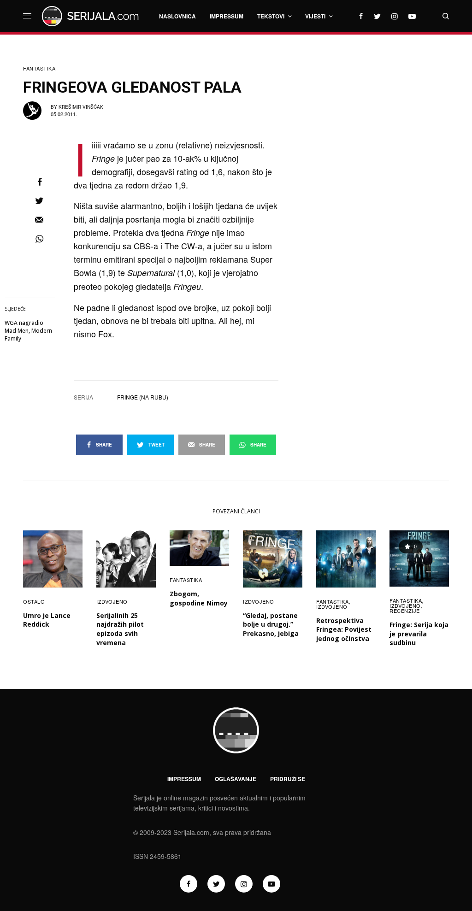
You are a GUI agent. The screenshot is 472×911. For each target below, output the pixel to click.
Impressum (184, 779)
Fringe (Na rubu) (142, 397)
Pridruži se (287, 779)
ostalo (34, 601)
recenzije (404, 610)
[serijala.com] (92, 16)
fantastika (39, 68)
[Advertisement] (380, 119)
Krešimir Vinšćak (81, 107)
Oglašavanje (235, 779)
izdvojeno (112, 601)
